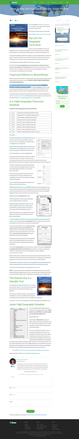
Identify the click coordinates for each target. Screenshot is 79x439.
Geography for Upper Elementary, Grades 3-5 (62, 70)
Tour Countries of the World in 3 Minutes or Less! (62, 52)
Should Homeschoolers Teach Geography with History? (62, 79)
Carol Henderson (21, 361)
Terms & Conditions (55, 429)
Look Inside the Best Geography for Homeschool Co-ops (62, 61)
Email (12, 394)
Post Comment (30, 411)
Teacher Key (22, 285)
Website (11, 401)
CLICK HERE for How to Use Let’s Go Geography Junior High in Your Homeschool (30, 350)
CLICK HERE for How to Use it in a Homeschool (39, 34)
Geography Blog (28, 428)
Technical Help (27, 427)
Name (12, 387)
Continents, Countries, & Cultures (17, 95)
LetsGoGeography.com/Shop (33, 62)
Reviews (26, 425)
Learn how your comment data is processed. (37, 414)
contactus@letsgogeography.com (26, 97)
